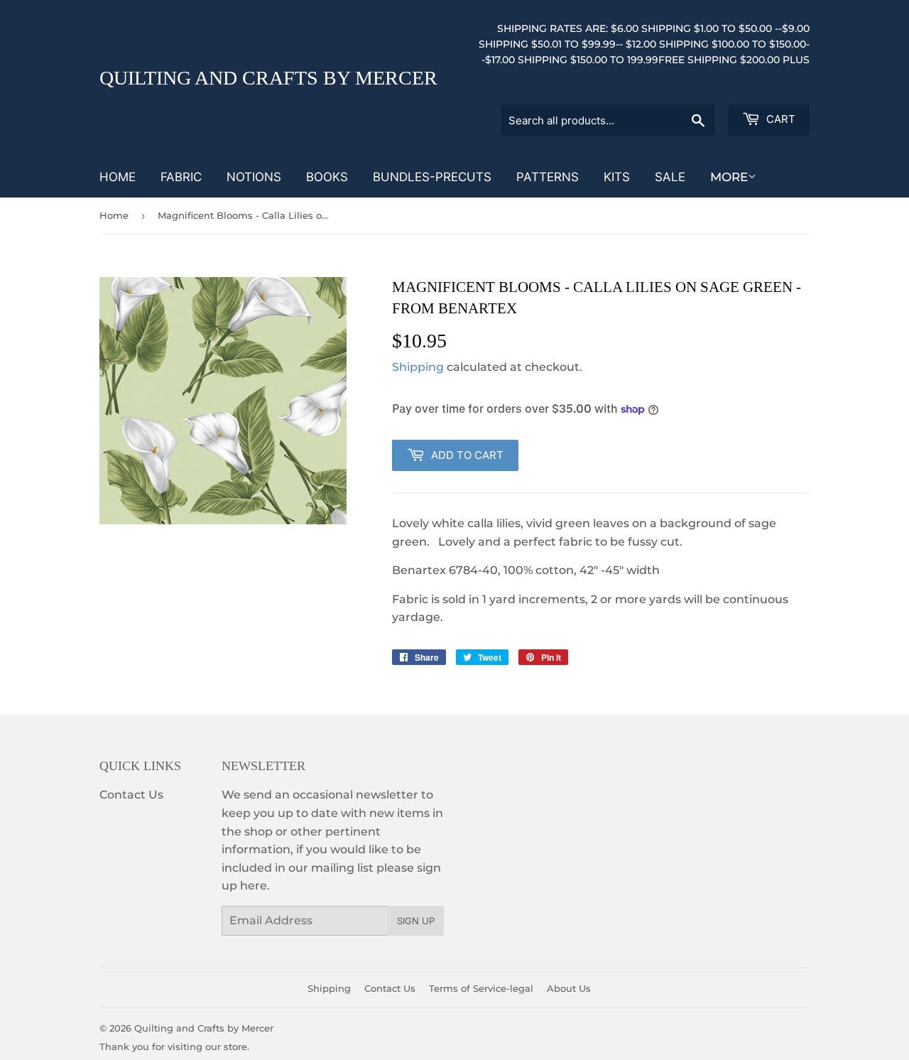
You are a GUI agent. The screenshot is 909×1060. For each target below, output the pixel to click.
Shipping (418, 367)
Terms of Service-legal (481, 988)
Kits (617, 177)
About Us (569, 988)
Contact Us (131, 794)
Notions (254, 177)
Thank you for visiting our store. (174, 1046)
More (729, 177)
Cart (779, 119)
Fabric (181, 177)
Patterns (547, 177)
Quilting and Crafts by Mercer (268, 78)
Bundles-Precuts (432, 177)
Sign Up (416, 920)
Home (117, 177)
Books (327, 177)
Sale (670, 177)
